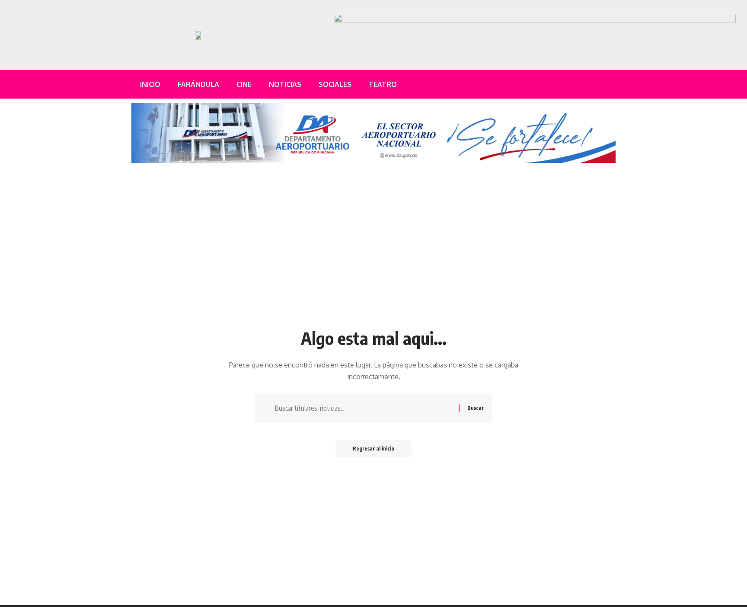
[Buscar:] (363, 408)
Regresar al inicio (373, 448)
